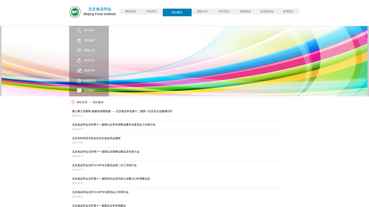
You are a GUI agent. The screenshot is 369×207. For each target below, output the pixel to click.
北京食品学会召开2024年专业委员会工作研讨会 (100, 192)
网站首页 (130, 11)
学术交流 (224, 11)
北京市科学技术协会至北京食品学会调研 (96, 138)
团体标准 (245, 11)
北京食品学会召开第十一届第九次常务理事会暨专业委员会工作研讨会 (113, 124)
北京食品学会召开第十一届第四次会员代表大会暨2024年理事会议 (111, 178)
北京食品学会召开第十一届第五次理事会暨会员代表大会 (105, 151)
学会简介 (152, 11)
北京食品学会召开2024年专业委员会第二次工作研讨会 (104, 165)
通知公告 (202, 11)
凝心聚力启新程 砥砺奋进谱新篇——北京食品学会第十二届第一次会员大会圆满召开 (122, 111)
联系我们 (288, 11)
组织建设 (177, 12)
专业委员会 (267, 11)
